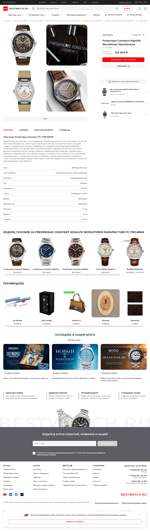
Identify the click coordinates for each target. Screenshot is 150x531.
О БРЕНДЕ (23, 130)
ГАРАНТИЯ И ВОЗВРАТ (43, 130)
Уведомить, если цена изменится (125, 81)
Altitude (105, 321)
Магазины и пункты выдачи (43, 485)
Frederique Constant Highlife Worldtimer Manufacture (17, 269)
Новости (96, 473)
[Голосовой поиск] (116, 8)
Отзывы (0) (136, 35)
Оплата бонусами (40, 489)
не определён (10, 2)
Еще (45, 118)
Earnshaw (135, 321)
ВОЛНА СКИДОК (115, 15)
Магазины (95, 2)
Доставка (42, 2)
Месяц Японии (136, 15)
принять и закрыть (75, 522)
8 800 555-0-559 (141, 2)
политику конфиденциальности (60, 453)
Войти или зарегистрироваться (75, 469)
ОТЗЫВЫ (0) (65, 130)
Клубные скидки (69, 481)
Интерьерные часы (36, 15)
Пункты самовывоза (41, 473)
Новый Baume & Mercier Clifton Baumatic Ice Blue (73, 378)
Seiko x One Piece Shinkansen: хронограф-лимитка (25, 378)
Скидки (95, 477)
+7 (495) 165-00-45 (138, 470)
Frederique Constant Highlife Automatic (76, 269)
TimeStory (76, 321)
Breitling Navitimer (135, 269)
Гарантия (75, 2)
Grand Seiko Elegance (105, 269)
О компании (97, 469)
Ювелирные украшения (76, 15)
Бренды (96, 15)
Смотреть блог (73, 340)
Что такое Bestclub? (70, 473)
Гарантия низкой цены (71, 477)
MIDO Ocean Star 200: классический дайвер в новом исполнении (121, 380)
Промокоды (7, 485)
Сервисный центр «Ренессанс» (74, 485)
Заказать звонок (125, 2)
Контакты (96, 481)
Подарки (55, 15)
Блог (85, 2)
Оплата (53, 2)
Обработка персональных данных (134, 503)
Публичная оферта (100, 485)
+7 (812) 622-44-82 (138, 476)
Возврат (64, 2)
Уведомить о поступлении (123, 60)
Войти (127, 8)
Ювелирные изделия (11, 477)
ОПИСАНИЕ (8, 130)
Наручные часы (14, 15)
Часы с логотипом (40, 481)
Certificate (17, 321)
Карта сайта (8, 489)
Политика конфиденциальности (106, 503)
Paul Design (47, 321)
